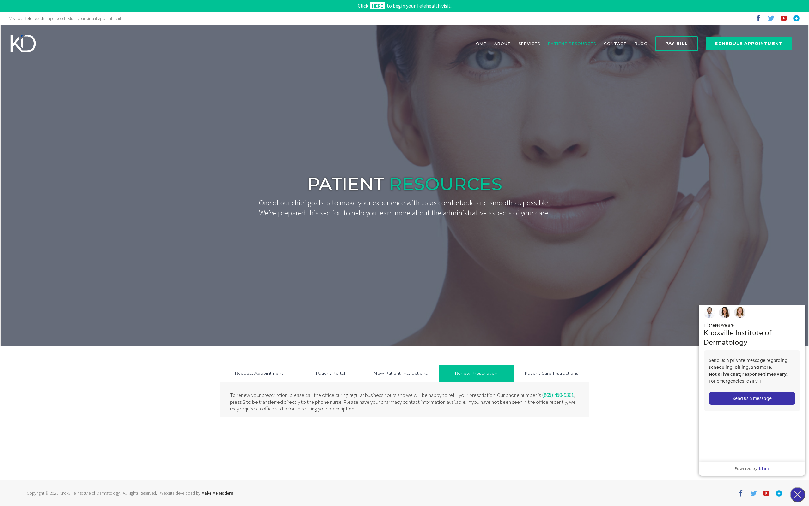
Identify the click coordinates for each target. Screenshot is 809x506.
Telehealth (34, 18)
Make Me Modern (217, 493)
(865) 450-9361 (558, 394)
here (377, 6)
